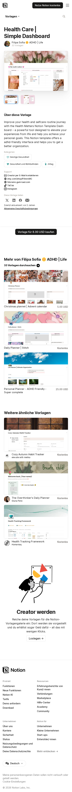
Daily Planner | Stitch (16, 347)
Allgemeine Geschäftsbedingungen (21, 208)
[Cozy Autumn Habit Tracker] (36, 434)
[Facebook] (20, 200)
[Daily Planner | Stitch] (36, 328)
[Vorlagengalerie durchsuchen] (64, 16)
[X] (7, 200)
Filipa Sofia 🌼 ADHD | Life (27, 42)
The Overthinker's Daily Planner (31, 497)
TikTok (10, 185)
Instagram (12, 189)
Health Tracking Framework (28, 541)
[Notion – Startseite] (5, 5)
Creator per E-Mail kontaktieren (22, 175)
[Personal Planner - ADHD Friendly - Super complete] (36, 369)
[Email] (27, 200)
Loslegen (36, 638)
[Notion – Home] (36, 670)
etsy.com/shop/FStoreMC (19, 179)
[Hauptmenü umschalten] (67, 5)
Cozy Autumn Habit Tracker (28, 454)
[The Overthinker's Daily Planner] (36, 478)
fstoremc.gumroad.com (18, 182)
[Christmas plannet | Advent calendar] (36, 287)
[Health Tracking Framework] (36, 522)
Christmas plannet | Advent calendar (25, 306)
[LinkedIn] (14, 200)
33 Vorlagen (17, 45)
